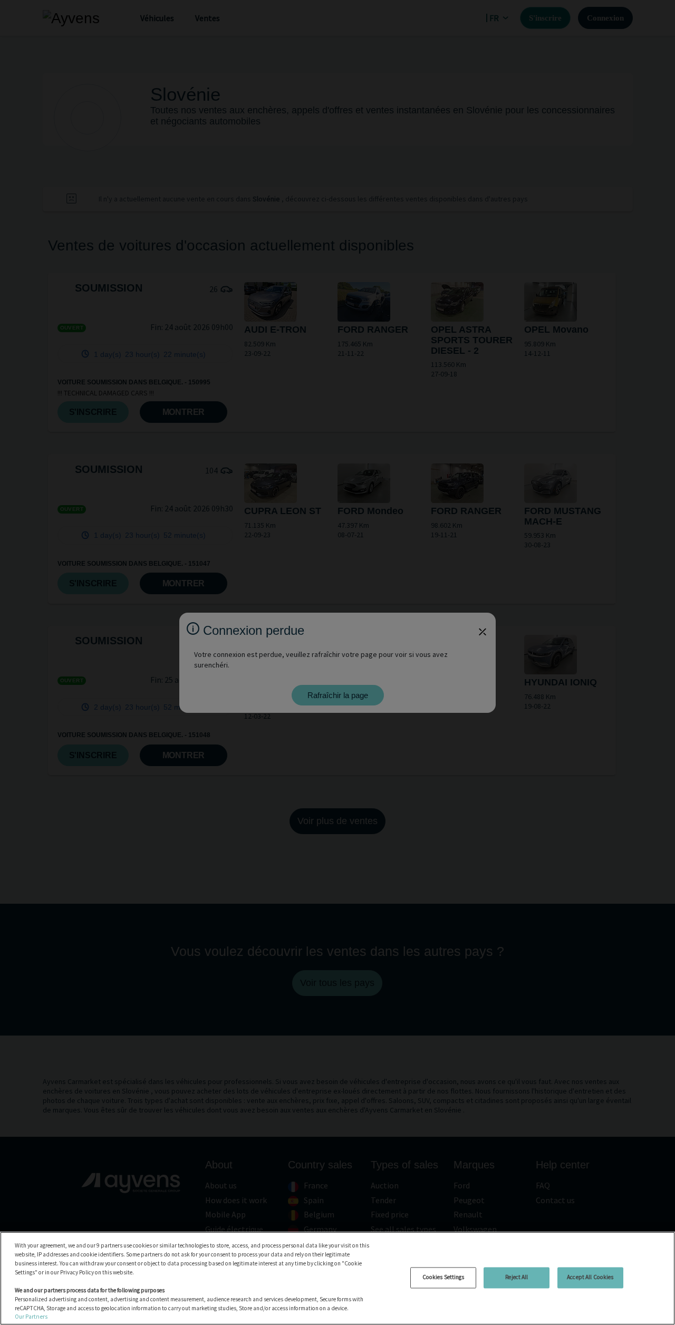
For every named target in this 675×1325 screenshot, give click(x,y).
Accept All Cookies (590, 1277)
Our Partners (31, 1316)
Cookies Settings (443, 1277)
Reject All (516, 1277)
